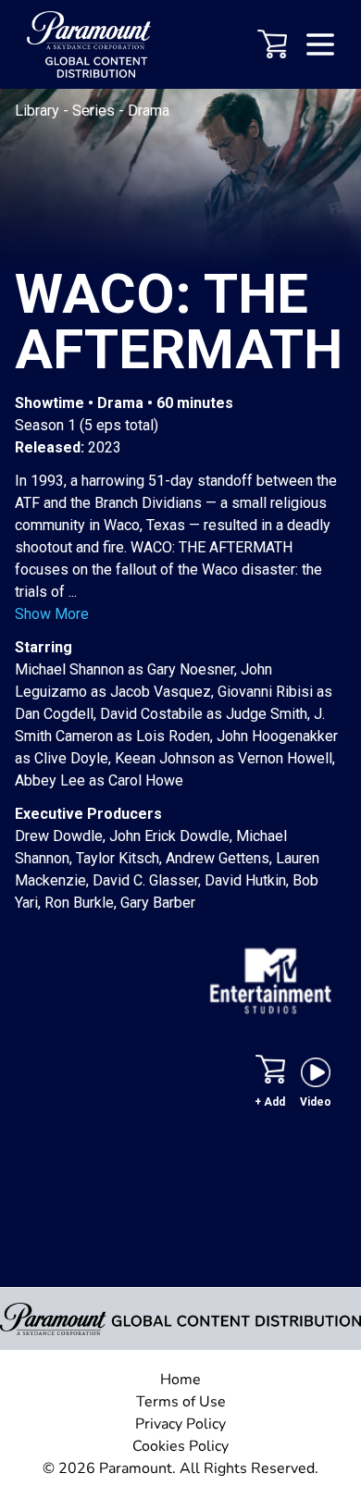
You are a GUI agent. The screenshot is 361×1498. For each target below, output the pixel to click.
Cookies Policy (180, 1446)
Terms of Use (181, 1402)
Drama (148, 110)
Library (39, 110)
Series (95, 110)
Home (180, 1379)
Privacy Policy (180, 1424)
